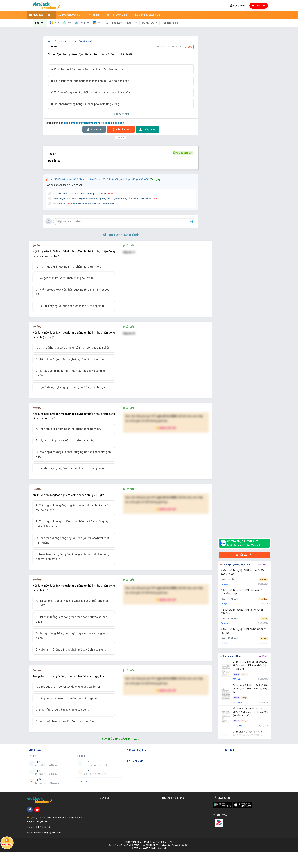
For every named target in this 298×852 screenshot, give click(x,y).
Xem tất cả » (263, 656)
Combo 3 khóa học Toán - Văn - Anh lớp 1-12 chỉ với (83, 193)
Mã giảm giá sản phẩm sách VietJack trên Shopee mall (83, 203)
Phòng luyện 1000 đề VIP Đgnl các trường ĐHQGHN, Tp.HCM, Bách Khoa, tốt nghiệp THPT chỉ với (105, 198)
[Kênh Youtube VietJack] (37, 809)
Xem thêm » (263, 565)
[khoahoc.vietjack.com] (46, 5)
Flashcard (95, 129)
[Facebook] (30, 809)
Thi (122, 129)
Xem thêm (83, 781)
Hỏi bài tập (245, 554)
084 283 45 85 (43, 826)
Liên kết (105, 798)
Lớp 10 (57, 41)
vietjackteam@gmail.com (47, 832)
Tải (149, 129)
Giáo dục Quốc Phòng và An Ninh (78, 41)
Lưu (190, 47)
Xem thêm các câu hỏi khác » (120, 738)
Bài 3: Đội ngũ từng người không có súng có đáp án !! (94, 122)
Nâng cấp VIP (167, 427)
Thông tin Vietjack (174, 798)
